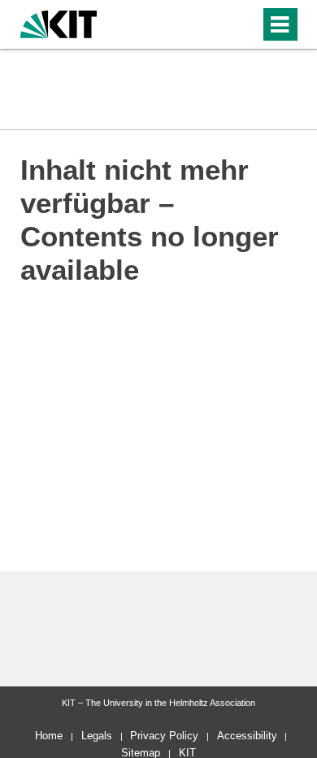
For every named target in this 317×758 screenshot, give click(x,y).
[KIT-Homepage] (59, 22)
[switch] (244, 24)
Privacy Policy (164, 736)
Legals (96, 736)
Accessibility (247, 736)
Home (49, 736)
